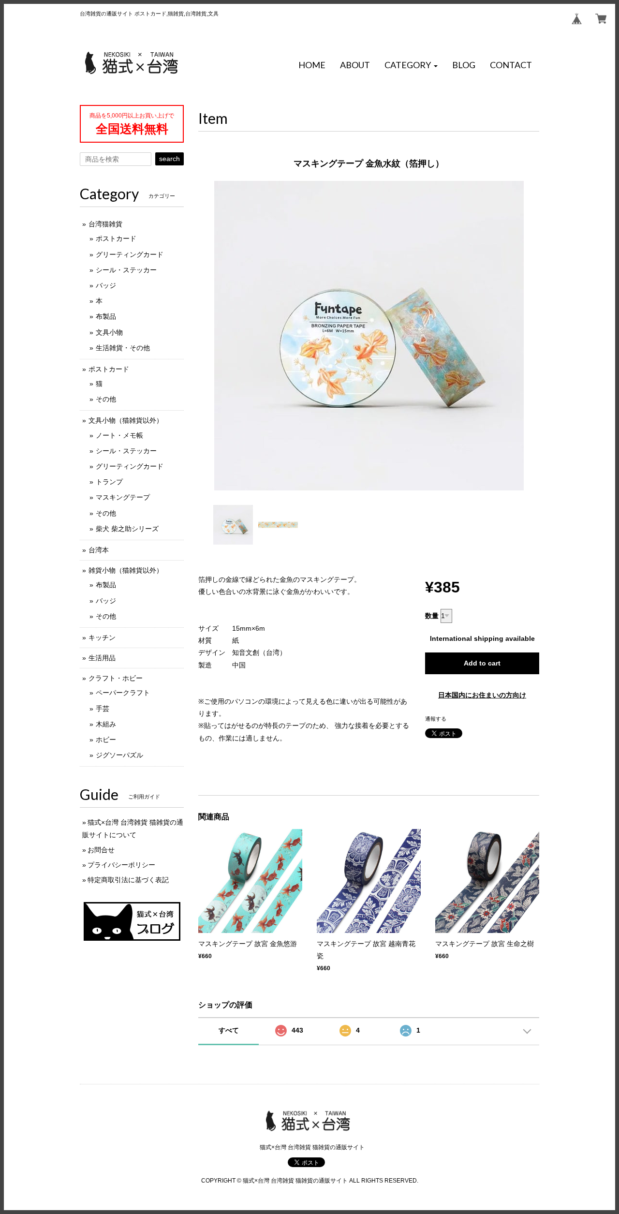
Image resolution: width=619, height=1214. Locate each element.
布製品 (106, 316)
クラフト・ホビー (115, 678)
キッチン (102, 637)
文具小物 (109, 332)
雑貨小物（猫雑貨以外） (125, 570)
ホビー (106, 739)
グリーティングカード (129, 254)
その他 (106, 399)
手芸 (102, 708)
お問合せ (101, 850)
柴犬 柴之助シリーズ (127, 529)
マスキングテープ (123, 497)
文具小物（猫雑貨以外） (125, 420)
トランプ (109, 482)
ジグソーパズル (119, 755)
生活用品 (102, 658)
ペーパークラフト (123, 692)
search (169, 159)
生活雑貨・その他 (123, 348)
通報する (435, 719)
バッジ (106, 285)
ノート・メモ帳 (119, 435)
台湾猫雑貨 (105, 224)
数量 (432, 616)
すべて (229, 1030)
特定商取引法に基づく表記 (128, 880)
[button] (411, 65)
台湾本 (98, 550)
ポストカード (116, 238)
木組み (106, 724)
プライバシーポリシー (121, 865)
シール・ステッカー (126, 270)
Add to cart (482, 663)
